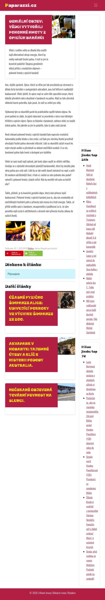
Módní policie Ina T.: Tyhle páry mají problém (91, 287)
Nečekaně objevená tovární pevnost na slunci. (30, 395)
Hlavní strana (45, 593)
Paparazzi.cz (21, 5)
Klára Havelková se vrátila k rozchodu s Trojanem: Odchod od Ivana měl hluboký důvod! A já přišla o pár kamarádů (91, 224)
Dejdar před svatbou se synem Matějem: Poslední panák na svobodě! (91, 565)
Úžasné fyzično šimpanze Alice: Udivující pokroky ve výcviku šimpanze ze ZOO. (31, 308)
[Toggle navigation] (95, 5)
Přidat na (33, 253)
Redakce (31, 248)
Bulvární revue (59, 593)
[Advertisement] (89, 79)
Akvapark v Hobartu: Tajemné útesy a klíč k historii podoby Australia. (29, 354)
